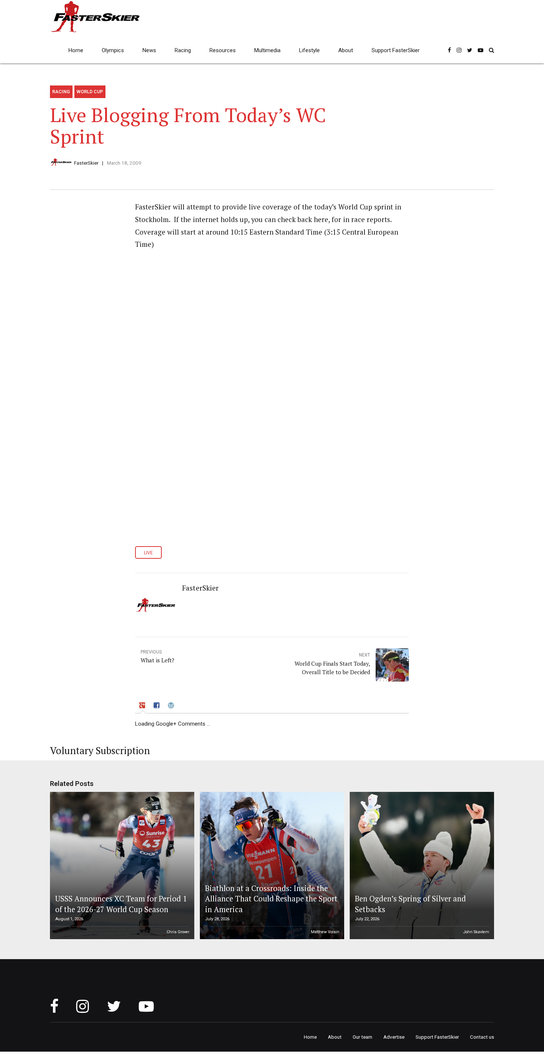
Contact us (482, 1037)
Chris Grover (178, 932)
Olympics (113, 50)
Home (75, 50)
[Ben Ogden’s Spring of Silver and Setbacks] (420, 865)
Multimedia (267, 50)
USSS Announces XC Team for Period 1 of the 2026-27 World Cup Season (121, 904)
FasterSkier (86, 163)
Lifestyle (309, 50)
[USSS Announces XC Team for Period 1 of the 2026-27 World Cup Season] (121, 865)
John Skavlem (476, 932)
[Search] (491, 50)
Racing (183, 50)
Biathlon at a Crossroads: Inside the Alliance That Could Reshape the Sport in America (271, 898)
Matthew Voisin (325, 932)
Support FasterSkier (396, 50)
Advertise (393, 1037)
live (148, 552)
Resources (222, 50)
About (345, 50)
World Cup (90, 91)
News (149, 50)
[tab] (143, 707)
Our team (362, 1037)
